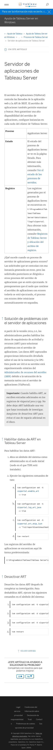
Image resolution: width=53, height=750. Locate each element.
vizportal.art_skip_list (29, 524)
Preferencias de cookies (25, 724)
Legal (18, 707)
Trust (30, 719)
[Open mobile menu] (6, 4)
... (19, 37)
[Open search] (47, 4)
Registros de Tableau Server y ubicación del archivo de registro (37, 242)
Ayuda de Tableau (15, 34)
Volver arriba (28, 651)
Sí (19, 676)
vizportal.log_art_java (29, 507)
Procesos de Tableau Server (36, 37)
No (28, 676)
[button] (5, 49)
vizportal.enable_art (28, 491)
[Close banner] (49, 11)
